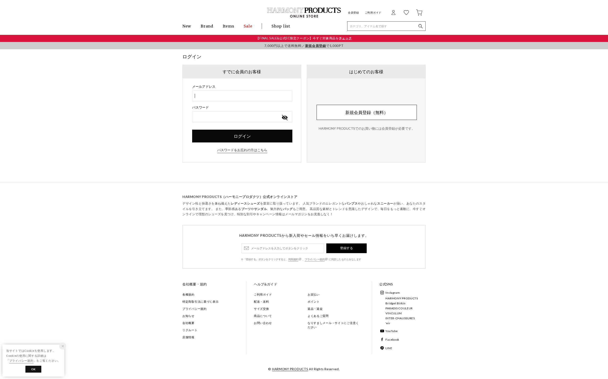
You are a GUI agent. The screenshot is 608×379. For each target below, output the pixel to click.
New (186, 26)
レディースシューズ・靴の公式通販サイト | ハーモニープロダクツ (304, 12)
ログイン (242, 136)
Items (228, 26)
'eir (387, 323)
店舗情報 (188, 337)
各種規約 (188, 294)
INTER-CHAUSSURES (400, 318)
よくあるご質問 (318, 316)
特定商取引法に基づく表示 (200, 301)
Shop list (280, 26)
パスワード (200, 107)
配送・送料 (261, 301)
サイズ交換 (261, 309)
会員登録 (353, 12)
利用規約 (293, 259)
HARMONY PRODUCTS (401, 298)
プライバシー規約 (315, 259)
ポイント (314, 301)
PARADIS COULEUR (399, 308)
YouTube (391, 331)
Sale (248, 26)
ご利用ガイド (373, 12)
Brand (207, 26)
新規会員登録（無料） (366, 112)
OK (33, 369)
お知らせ (188, 316)
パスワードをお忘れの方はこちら (242, 150)
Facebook (392, 339)
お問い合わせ (263, 323)
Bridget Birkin (395, 303)
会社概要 (188, 323)
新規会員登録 (315, 46)
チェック (345, 38)
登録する (346, 248)
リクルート (190, 330)
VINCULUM (393, 313)
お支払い (314, 294)
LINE (388, 348)
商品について (263, 316)
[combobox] (242, 96)
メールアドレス (203, 86)
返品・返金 (315, 309)
